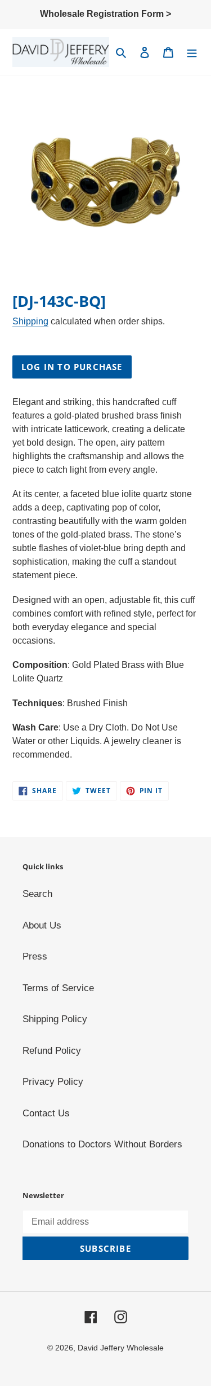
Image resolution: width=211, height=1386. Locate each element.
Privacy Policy (53, 1081)
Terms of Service (58, 988)
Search (37, 893)
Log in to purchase (72, 366)
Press (35, 956)
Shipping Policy (55, 1019)
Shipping (30, 321)
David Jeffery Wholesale (121, 1347)
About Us (42, 925)
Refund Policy (52, 1050)
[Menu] (192, 52)
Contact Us (46, 1113)
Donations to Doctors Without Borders (102, 1144)
